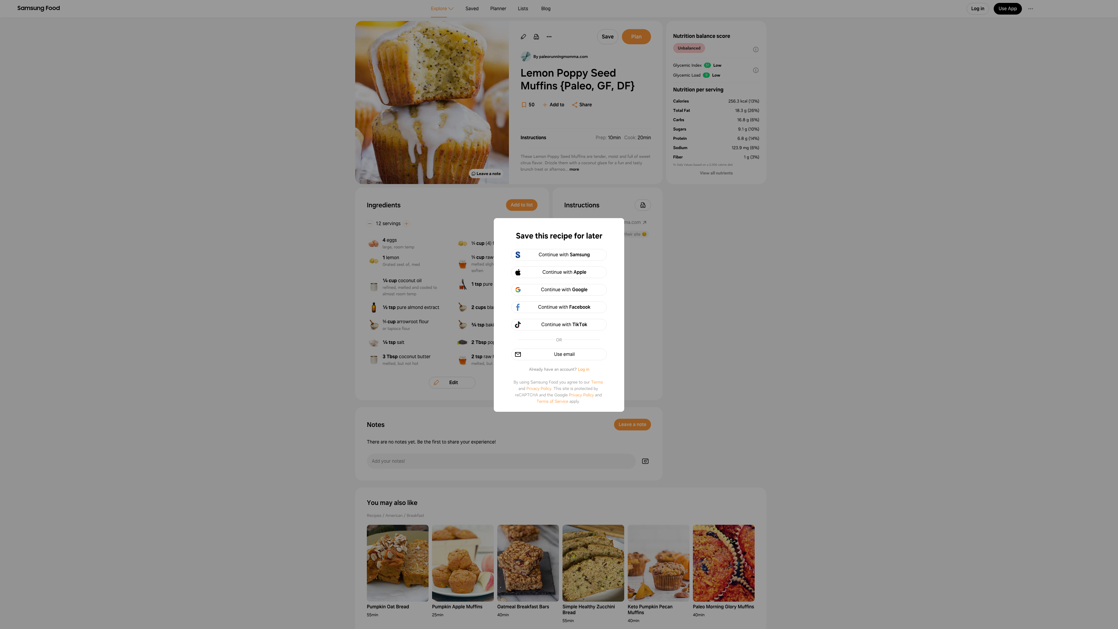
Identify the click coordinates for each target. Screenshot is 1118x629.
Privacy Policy (538, 388)
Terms (597, 382)
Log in (583, 369)
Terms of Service (552, 401)
